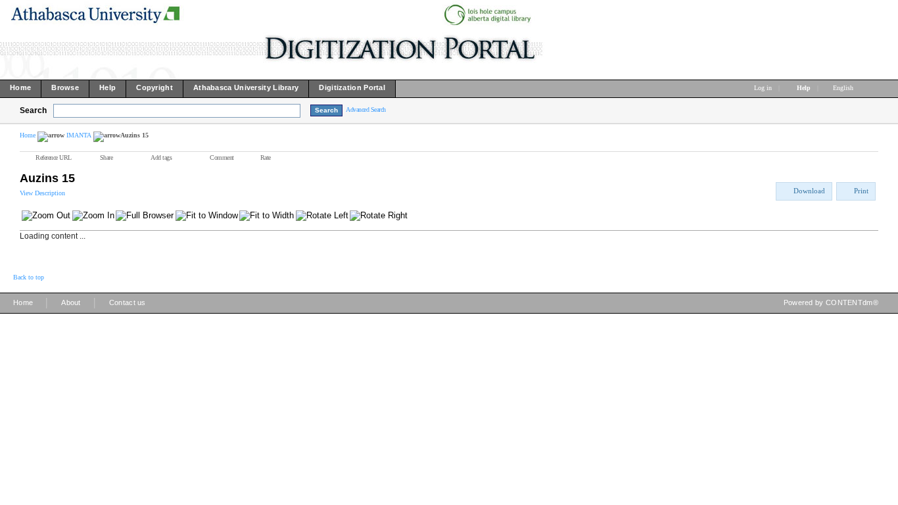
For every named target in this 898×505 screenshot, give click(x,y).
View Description (42, 193)
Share (106, 157)
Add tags (161, 157)
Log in (763, 87)
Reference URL (53, 157)
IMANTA (78, 135)
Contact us (127, 302)
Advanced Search (366, 109)
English (844, 87)
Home (27, 135)
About (71, 302)
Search (33, 110)
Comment (222, 157)
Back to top (28, 277)
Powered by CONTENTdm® (831, 302)
